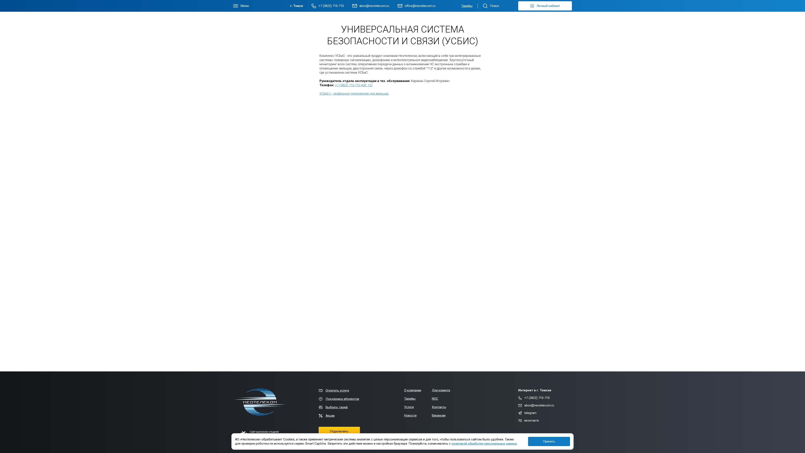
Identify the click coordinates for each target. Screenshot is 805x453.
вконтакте (531, 420)
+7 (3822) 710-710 (537, 398)
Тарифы (467, 6)
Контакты (439, 407)
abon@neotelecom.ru (539, 405)
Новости (410, 415)
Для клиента (441, 390)
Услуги (409, 407)
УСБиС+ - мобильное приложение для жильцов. (354, 93)
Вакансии (438, 415)
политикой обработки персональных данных (484, 443)
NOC (435, 399)
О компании (412, 390)
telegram (530, 413)
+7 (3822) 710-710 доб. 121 (354, 85)
